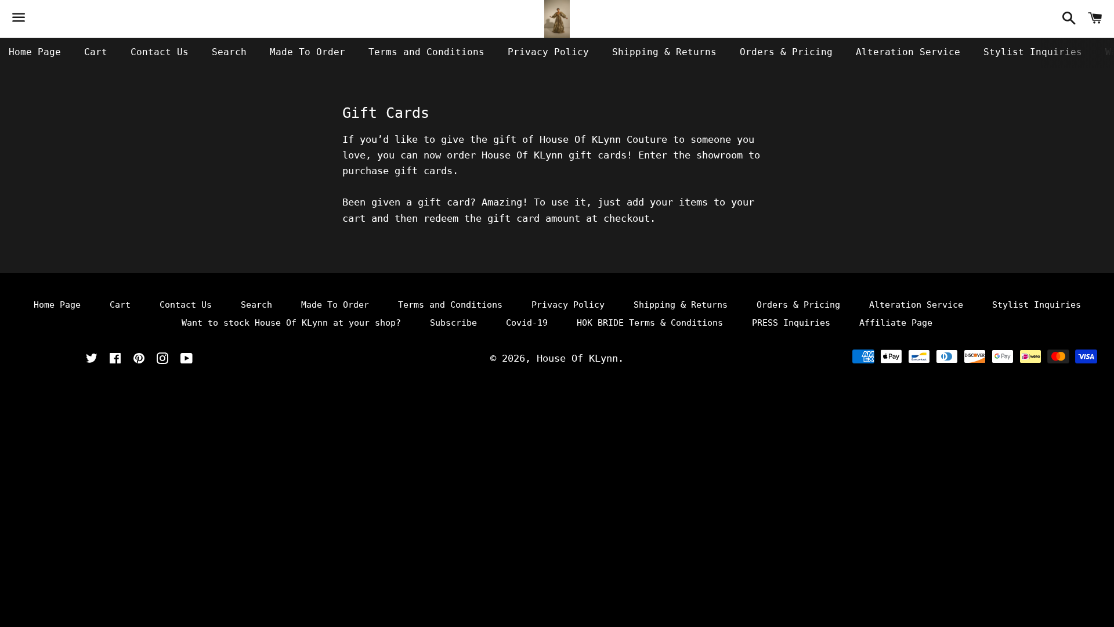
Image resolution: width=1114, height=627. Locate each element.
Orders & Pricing (786, 51)
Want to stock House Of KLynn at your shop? (291, 323)
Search (229, 51)
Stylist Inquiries (1032, 51)
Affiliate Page (895, 323)
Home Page (35, 51)
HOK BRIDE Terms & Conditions (650, 323)
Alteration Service (908, 51)
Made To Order (307, 51)
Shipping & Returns (664, 51)
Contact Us (160, 51)
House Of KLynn (577, 358)
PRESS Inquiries (791, 323)
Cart (95, 51)
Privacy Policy (548, 51)
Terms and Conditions (426, 51)
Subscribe (453, 323)
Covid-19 (527, 323)
